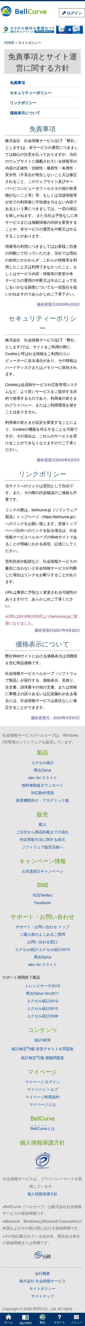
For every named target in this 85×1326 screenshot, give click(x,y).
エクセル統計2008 (42, 1016)
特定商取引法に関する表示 (42, 839)
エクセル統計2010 (42, 1008)
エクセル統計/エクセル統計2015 (42, 949)
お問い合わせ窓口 (42, 941)
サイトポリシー (42, 1288)
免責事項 (17, 82)
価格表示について (25, 112)
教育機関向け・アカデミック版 (42, 800)
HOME (9, 42)
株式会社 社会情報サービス (42, 1281)
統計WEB (42, 1040)
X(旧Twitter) (42, 895)
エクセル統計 (42, 762)
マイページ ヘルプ (42, 1089)
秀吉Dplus (42, 770)
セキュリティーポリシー (30, 92)
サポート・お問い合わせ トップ (42, 926)
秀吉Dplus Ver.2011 (42, 993)
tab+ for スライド (42, 777)
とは (42, 1128)
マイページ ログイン (42, 1081)
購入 (42, 824)
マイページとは (42, 1104)
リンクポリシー (23, 102)
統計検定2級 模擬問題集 (42, 1057)
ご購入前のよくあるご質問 (42, 934)
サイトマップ (42, 1296)
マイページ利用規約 (43, 1096)
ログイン (74, 13)
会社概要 (42, 1273)
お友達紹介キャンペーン (42, 871)
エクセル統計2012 (42, 1000)
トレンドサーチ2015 (42, 985)
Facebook (42, 902)
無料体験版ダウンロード (42, 785)
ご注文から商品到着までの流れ (42, 832)
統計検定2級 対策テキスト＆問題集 (43, 1048)
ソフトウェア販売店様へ (42, 847)
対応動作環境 (42, 792)
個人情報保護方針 (42, 1193)
